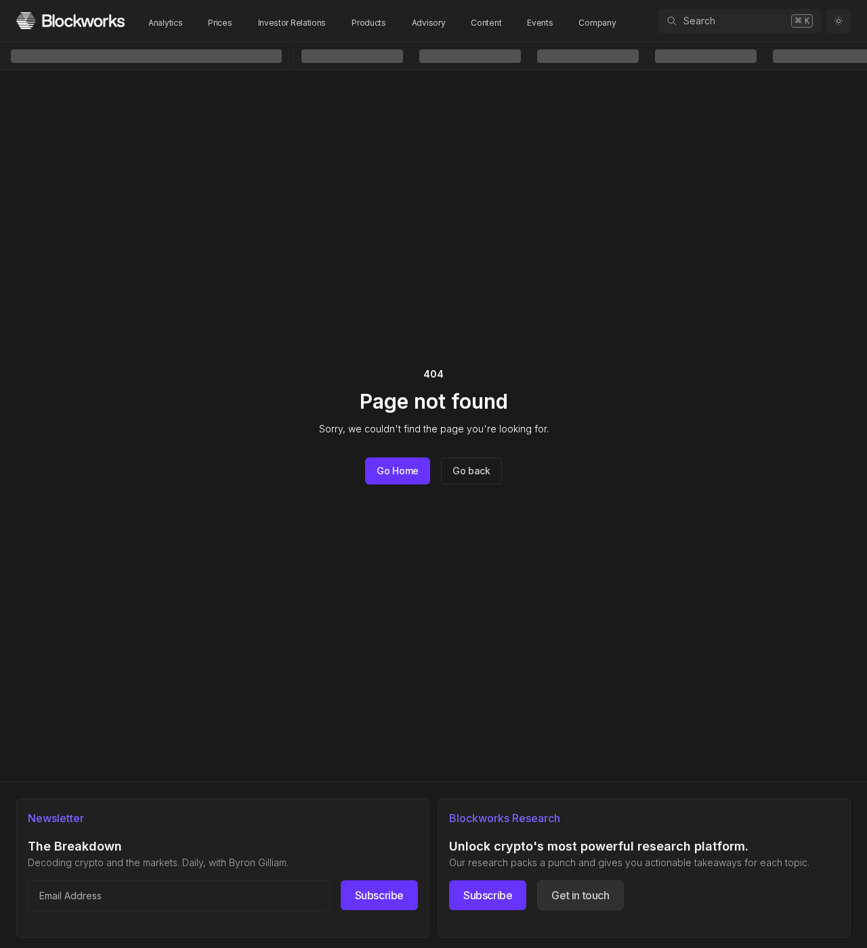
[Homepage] (70, 20)
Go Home (398, 470)
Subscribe (379, 895)
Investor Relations (292, 23)
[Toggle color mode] (838, 21)
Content (486, 23)
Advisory (429, 23)
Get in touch (580, 895)
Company (597, 23)
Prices (220, 23)
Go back (471, 470)
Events (540, 23)
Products (369, 23)
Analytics (165, 23)
